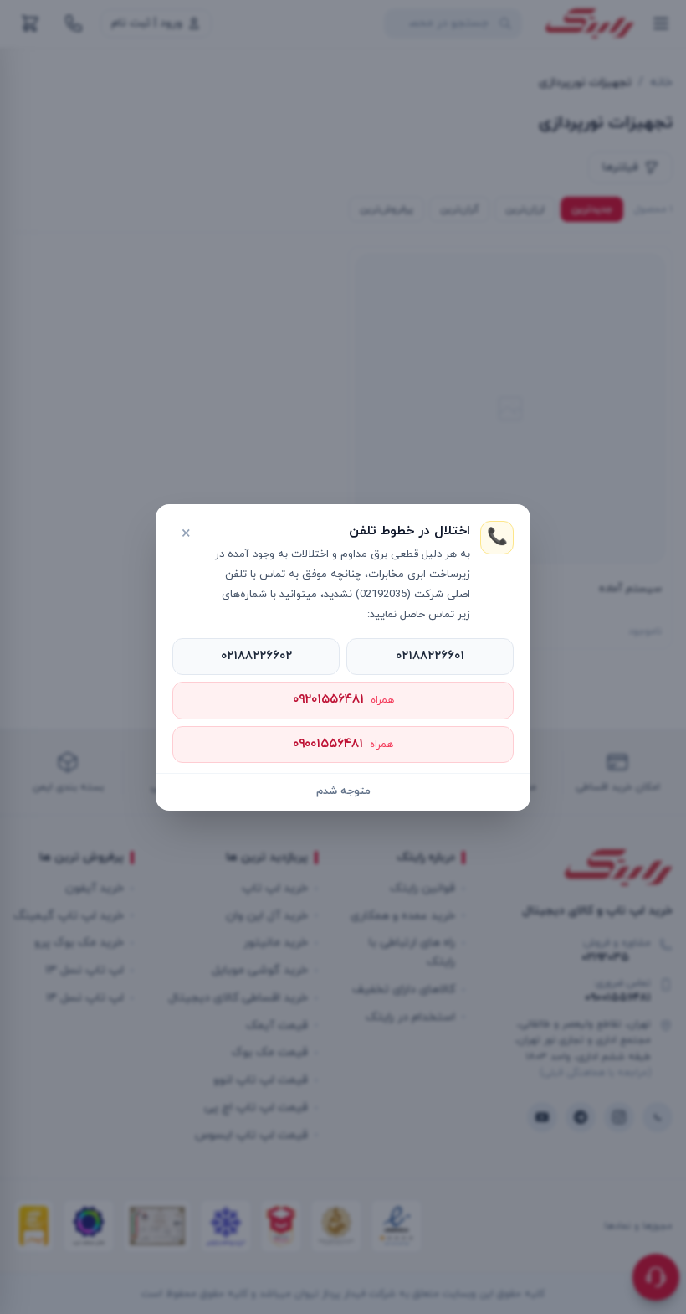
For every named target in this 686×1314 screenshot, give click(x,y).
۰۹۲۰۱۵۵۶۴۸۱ (343, 700)
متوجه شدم (343, 791)
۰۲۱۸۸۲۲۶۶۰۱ (430, 656)
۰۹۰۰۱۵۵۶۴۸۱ (343, 744)
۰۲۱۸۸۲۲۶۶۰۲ (256, 656)
